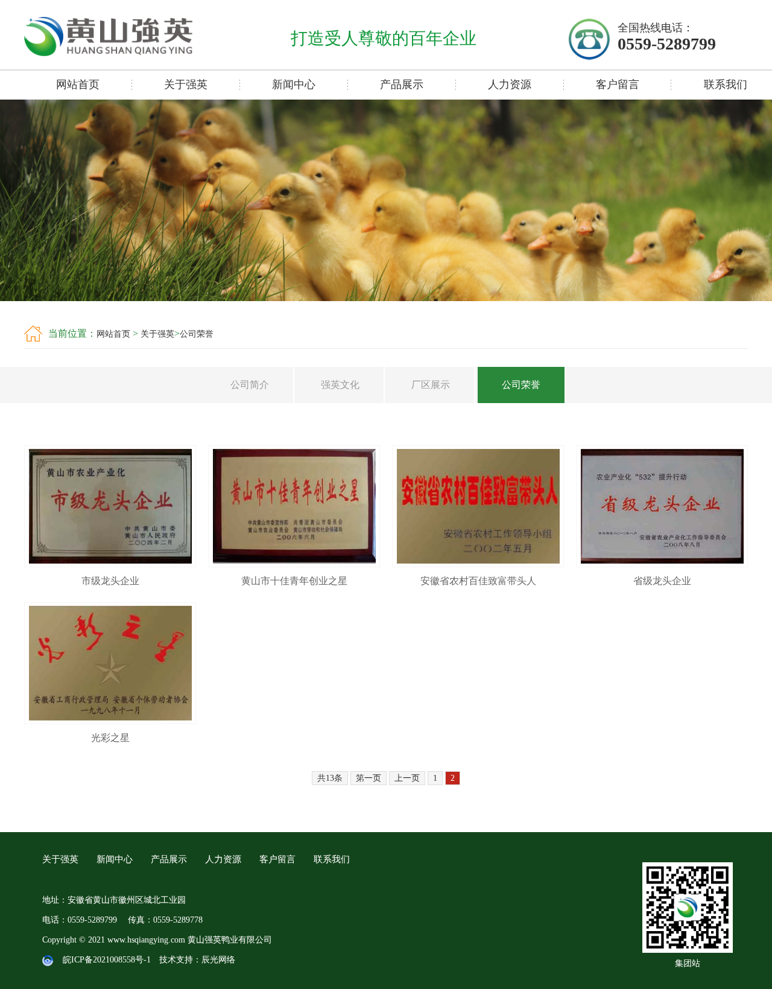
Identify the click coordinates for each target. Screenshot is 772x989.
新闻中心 (293, 84)
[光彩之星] (110, 720)
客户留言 (617, 84)
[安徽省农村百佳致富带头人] (478, 563)
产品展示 (401, 84)
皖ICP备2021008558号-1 (107, 959)
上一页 (407, 778)
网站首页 (78, 84)
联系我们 (332, 859)
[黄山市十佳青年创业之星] (294, 563)
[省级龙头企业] (662, 563)
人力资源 (509, 84)
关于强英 (185, 84)
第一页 (368, 778)
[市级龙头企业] (110, 563)
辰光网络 (218, 959)
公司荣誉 (197, 334)
